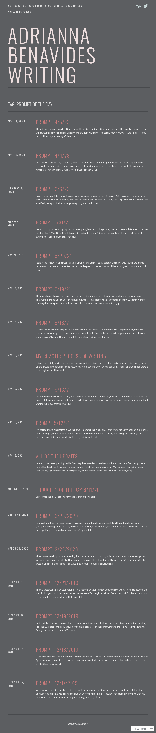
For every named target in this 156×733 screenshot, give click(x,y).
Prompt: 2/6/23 (53, 189)
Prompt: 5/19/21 (53, 289)
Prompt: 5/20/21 (54, 255)
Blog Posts (35, 5)
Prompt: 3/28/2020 (57, 515)
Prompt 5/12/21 (53, 423)
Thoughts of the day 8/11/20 (68, 489)
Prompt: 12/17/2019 (57, 683)
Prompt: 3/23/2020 (57, 549)
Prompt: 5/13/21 (53, 389)
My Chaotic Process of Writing (71, 356)
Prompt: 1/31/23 (53, 222)
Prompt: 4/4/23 (53, 155)
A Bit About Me (17, 5)
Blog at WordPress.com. (78, 724)
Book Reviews (74, 5)
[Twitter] (145, 6)
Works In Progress (19, 11)
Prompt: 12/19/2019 (57, 616)
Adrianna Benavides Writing (52, 54)
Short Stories (54, 5)
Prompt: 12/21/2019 (57, 582)
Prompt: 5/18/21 (53, 322)
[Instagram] (138, 6)
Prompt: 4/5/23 (53, 122)
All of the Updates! (57, 456)
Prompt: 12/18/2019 (57, 649)
